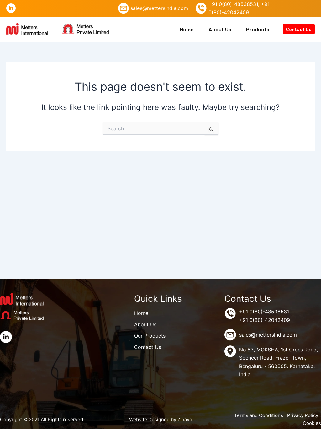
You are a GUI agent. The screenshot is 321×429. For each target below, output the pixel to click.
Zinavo (184, 419)
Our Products (150, 336)
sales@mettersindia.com (159, 8)
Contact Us (299, 29)
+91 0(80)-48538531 (264, 311)
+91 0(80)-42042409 (264, 320)
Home (187, 29)
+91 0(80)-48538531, (233, 4)
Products (257, 29)
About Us (219, 29)
